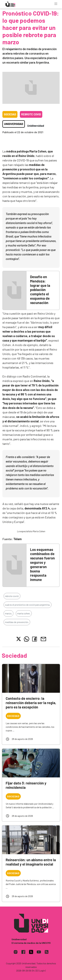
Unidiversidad (13, 124)
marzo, (8, 613)
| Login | (42, 970)
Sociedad (10, 114)
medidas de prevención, (17, 622)
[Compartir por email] (43, 638)
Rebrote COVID (31, 114)
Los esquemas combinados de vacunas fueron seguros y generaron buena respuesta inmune (42, 564)
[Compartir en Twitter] (18, 638)
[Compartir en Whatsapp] (26, 639)
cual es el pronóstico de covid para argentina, (27, 604)
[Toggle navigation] (56, 3)
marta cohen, (23, 613)
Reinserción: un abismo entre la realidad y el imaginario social (31, 862)
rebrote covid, (12, 596)
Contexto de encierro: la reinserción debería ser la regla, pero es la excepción (31, 702)
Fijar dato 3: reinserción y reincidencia (26, 785)
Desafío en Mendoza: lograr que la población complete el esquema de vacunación (40, 290)
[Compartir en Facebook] (35, 639)
